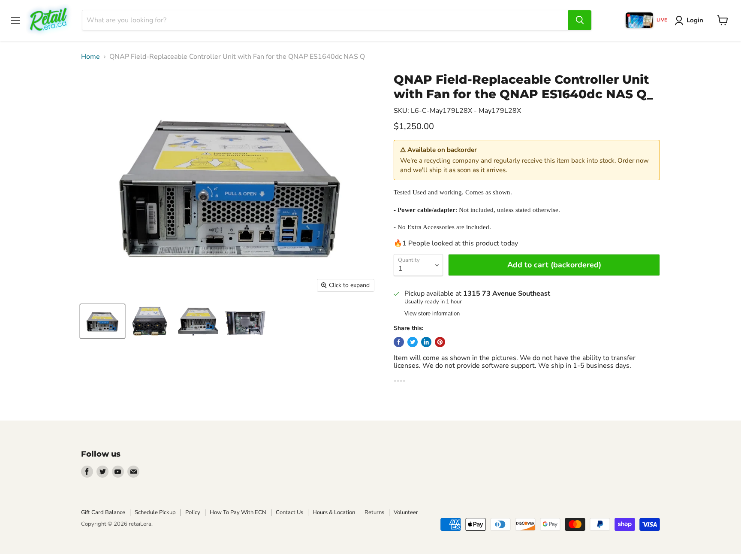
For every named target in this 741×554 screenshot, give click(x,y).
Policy (192, 512)
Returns (374, 512)
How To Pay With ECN (238, 512)
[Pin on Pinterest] (440, 342)
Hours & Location (334, 512)
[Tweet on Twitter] (412, 342)
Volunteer (406, 512)
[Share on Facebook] (399, 342)
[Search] (579, 20)
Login (695, 20)
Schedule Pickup (155, 512)
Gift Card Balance (103, 512)
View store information (432, 314)
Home (90, 57)
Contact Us (289, 512)
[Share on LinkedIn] (426, 342)
